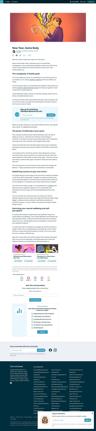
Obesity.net (72, 372)
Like (21, 278)
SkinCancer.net (73, 398)
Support (28, 278)
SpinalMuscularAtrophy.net (76, 406)
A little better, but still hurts (42, 316)
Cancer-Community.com (40, 394)
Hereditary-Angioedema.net (58, 374)
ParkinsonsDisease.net (75, 377)
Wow (41, 278)
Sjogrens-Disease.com (75, 396)
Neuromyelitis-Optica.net (76, 370)
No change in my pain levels (42, 322)
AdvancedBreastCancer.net (41, 370)
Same (48, 278)
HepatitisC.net (55, 372)
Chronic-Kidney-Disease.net (41, 403)
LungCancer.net (55, 391)
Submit (42, 332)
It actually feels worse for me (42, 319)
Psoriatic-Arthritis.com (75, 386)
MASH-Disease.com (56, 398)
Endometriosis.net (38, 410)
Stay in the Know (58, 414)
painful (50, 185)
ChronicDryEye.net (39, 398)
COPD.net (36, 406)
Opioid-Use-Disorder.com (76, 374)
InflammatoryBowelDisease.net (59, 386)
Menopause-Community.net (58, 401)
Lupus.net (54, 394)
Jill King (19, 50)
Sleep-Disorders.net (74, 401)
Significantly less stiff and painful (44, 313)
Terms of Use (25, 119)
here (17, 271)
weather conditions (36, 80)
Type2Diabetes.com (74, 410)
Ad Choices (13, 419)
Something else (38, 327)
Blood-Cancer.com (39, 391)
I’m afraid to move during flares (43, 325)
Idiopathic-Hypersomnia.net (58, 382)
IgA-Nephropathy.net (57, 384)
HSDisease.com (55, 379)
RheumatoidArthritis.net (75, 391)
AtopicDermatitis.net (39, 382)
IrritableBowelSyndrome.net (58, 389)
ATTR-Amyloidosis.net (39, 384)
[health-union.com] (16, 366)
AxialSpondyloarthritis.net (40, 386)
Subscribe (91, 1)
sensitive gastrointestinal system (27, 88)
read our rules (31, 288)
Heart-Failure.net (55, 370)
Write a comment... (19, 295)
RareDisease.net (73, 389)
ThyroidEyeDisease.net (75, 408)
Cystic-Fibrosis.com (39, 408)
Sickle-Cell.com (73, 394)
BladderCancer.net (38, 389)
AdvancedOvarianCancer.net (41, 372)
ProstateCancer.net (74, 384)
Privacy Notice (82, 424)
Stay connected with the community (24, 346)
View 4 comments (34, 291)
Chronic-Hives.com (39, 401)
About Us (12, 417)
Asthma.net (37, 379)
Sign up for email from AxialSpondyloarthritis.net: (31, 110)
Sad (34, 278)
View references (18, 274)
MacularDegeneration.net (58, 396)
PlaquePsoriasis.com (74, 379)
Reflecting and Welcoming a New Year (22, 257)
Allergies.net (37, 374)
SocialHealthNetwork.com (76, 403)
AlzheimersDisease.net (40, 377)
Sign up (88, 420)
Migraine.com (55, 408)
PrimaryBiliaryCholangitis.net (77, 382)
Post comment (35, 300)
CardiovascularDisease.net (41, 396)
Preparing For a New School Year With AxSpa (46, 257)
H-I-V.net (53, 377)
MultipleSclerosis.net (56, 410)
